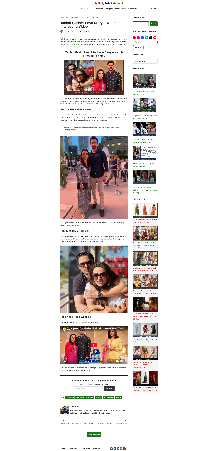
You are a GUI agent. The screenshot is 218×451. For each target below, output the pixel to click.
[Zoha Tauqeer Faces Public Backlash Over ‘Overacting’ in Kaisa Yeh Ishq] (144, 177)
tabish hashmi (108, 397)
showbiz (98, 397)
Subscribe (109, 388)
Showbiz (90, 9)
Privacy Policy (85, 449)
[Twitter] (146, 37)
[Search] (155, 8)
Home (83, 9)
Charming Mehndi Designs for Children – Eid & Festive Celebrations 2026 (143, 364)
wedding (118, 397)
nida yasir (89, 397)
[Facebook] (142, 37)
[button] (112, 8)
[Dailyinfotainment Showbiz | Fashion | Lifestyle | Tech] (109, 3)
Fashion (99, 9)
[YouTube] (154, 37)
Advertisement (120, 9)
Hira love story (111, 44)
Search (153, 24)
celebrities (70, 397)
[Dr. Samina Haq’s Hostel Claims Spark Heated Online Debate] (144, 129)
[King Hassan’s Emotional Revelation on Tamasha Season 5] (144, 105)
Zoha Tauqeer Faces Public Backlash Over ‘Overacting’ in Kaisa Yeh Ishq (145, 190)
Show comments (94, 435)
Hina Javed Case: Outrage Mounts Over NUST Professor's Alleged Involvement (144, 245)
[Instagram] (138, 37)
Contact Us (132, 9)
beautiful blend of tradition (79, 44)
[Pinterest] (134, 37)
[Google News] (124, 448)
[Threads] (150, 37)
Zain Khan (67, 31)
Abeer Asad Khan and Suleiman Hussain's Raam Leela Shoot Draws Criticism (145, 316)
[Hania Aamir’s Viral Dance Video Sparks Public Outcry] (144, 153)
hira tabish (80, 397)
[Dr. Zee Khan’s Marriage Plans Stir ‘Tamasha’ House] (144, 81)
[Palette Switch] (151, 8)
